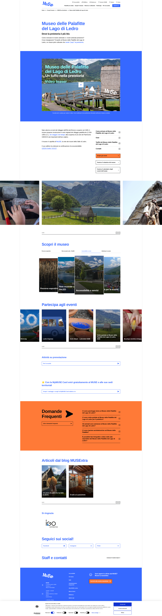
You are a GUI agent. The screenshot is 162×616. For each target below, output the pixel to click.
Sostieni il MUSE (103, 2)
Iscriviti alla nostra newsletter (99, 581)
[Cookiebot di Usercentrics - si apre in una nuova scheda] (37, 613)
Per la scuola (106, 5)
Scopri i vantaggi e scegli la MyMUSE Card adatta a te (59, 391)
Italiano (112, 2)
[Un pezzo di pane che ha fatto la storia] (54, 481)
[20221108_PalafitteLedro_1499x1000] (81, 203)
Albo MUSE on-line (73, 588)
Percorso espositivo (46, 251)
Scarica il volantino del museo (106, 162)
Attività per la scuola (106, 251)
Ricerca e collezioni (90, 5)
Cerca (119, 2)
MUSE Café (71, 598)
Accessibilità (76, 2)
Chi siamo (71, 576)
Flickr (99, 546)
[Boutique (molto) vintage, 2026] (135, 325)
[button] (117, 233)
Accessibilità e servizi (86, 251)
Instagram (73, 546)
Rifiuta (122, 612)
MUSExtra (85, 2)
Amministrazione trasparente (73, 584)
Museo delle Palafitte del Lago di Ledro (78, 10)
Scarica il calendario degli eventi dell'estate (105, 170)
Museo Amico (72, 591)
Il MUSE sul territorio (62, 10)
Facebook (46, 546)
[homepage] (47, 3)
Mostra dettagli (95, 612)
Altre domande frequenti (50, 423)
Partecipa (99, 5)
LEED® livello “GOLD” (49, 148)
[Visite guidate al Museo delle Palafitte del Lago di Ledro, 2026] (108, 325)
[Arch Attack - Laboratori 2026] (81, 325)
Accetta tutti (122, 604)
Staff (70, 580)
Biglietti (115, 5)
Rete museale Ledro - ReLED (68, 251)
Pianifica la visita (69, 5)
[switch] (64, 613)
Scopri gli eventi (102, 155)
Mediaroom (93, 2)
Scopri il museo (79, 5)
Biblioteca (71, 594)
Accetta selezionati (122, 608)
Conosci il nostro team (113, 557)
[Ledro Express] (54, 325)
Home (43, 10)
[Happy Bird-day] (27, 325)
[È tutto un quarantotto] (81, 481)
